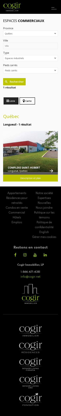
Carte (28, 100)
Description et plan (30, 178)
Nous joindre (44, 207)
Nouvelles (44, 203)
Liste (12, 100)
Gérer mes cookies (44, 237)
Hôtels (17, 217)
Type (6, 53)
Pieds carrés (10, 65)
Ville (5, 40)
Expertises (44, 198)
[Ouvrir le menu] (54, 5)
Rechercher (16, 81)
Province (8, 28)
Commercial (17, 212)
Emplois (17, 222)
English (44, 232)
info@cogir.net (30, 276)
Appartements (16, 193)
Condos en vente (17, 207)
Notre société (44, 193)
